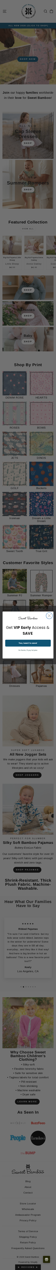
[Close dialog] (49, 616)
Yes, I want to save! (28, 643)
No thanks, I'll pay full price (28, 650)
